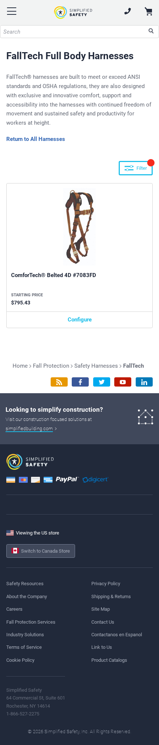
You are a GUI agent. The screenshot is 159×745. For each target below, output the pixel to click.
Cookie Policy (20, 660)
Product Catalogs (109, 660)
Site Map (100, 609)
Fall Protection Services (30, 622)
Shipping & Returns (111, 596)
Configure (80, 319)
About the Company (26, 596)
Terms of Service (24, 647)
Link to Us (101, 647)
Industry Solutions (25, 634)
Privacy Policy (105, 583)
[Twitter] (101, 382)
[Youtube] (122, 382)
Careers (14, 609)
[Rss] (59, 382)
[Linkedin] (144, 382)
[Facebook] (80, 382)
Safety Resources (25, 583)
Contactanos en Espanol (116, 634)
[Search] (151, 31)
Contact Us (102, 622)
